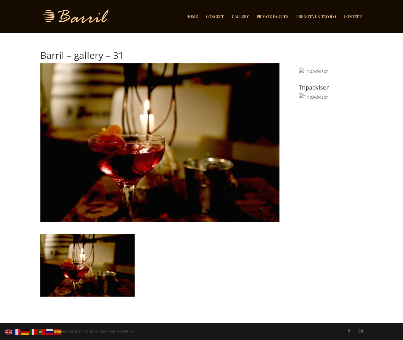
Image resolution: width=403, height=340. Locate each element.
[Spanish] (58, 331)
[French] (17, 331)
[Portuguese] (41, 331)
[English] (9, 331)
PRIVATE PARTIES (272, 16)
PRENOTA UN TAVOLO (316, 16)
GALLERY (240, 16)
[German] (25, 331)
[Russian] (50, 331)
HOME (192, 16)
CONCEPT (215, 16)
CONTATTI (353, 16)
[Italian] (33, 331)
